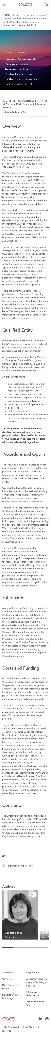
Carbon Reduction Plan (35, 1003)
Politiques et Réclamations (32, 993)
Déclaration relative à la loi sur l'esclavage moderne (36, 982)
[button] (47, 5)
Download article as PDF (20, 866)
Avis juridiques (33, 972)
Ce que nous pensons (34, 15)
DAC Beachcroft (11, 15)
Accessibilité (8, 972)
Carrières (7, 979)
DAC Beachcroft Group (10, 987)
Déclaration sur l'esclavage (10, 996)
